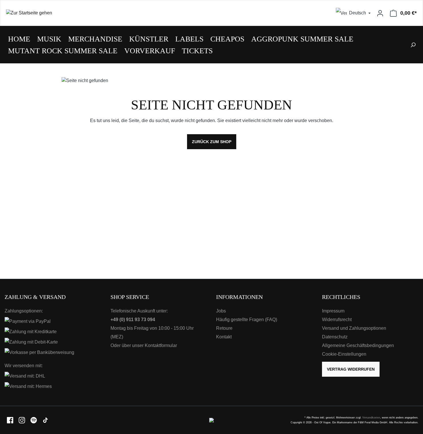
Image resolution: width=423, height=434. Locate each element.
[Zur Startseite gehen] (106, 13)
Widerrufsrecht (337, 319)
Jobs (221, 310)
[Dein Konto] (380, 13)
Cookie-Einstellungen (344, 354)
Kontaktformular (161, 345)
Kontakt (224, 336)
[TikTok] (45, 419)
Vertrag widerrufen (351, 369)
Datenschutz (335, 336)
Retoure (224, 328)
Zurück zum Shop (211, 141)
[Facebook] (10, 419)
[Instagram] (22, 419)
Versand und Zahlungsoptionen (354, 328)
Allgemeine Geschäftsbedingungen (358, 345)
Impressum (333, 310)
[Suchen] (413, 44)
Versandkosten (371, 417)
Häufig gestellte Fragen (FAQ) (246, 319)
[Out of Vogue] (211, 419)
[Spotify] (34, 419)
